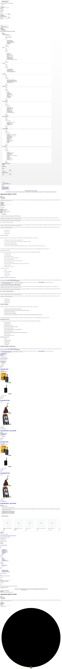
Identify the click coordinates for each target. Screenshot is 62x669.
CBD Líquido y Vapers (10, 123)
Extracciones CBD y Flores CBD (11, 122)
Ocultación (8, 152)
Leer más (3, 353)
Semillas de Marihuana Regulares (11, 42)
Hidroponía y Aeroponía (10, 58)
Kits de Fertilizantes (9, 82)
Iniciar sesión (2, 15)
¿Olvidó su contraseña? (3, 16)
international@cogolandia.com (6, 351)
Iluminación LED (9, 96)
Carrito (3, 559)
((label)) (1, 580)
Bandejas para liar (9, 139)
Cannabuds (8, 156)
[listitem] (7, 524)
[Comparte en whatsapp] (1, 207)
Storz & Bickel (4, 428)
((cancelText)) (2, 587)
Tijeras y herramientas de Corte (11, 112)
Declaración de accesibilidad (6, 571)
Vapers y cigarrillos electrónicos (11, 348)
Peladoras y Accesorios (10, 110)
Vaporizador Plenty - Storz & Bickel (8, 430)
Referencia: (2, 197)
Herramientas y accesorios (10, 56)
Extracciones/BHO (9, 109)
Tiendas (3, 565)
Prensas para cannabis (9, 111)
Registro (3, 184)
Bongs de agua (9, 138)
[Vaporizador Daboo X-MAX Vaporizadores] (12, 191)
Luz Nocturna (8, 97)
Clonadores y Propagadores (10, 69)
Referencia (1, 355)
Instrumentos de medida (10, 55)
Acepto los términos (4, 26)
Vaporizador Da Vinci (5, 400)
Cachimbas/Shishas (9, 136)
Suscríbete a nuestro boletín (5, 27)
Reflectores (8, 92)
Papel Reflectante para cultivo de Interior (12, 59)
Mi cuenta (3, 558)
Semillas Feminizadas (9, 40)
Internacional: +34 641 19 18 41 (11, 535)
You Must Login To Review (4, 358)
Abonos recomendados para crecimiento (12, 80)
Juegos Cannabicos (9, 158)
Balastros (8, 95)
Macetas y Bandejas (9, 54)
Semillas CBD (8, 43)
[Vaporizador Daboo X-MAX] (31, 190)
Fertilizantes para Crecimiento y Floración (12, 81)
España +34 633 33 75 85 (3, 535)
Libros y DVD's (9, 157)
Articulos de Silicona (9, 154)
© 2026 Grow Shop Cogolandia (4, 590)
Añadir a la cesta (3, 205)
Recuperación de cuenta (5, 560)
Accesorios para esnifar (10, 159)
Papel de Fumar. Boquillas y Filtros (11, 135)
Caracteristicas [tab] (4, 214)
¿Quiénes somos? (4, 549)
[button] (1, 525)
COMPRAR (2, 203)
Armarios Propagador (9, 70)
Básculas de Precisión (9, 153)
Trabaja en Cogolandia (5, 551)
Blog (2, 4)
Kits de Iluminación (9, 93)
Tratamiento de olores (9, 57)
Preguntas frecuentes (5, 550)
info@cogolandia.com (42, 282)
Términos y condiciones (5, 570)
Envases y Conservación (10, 108)
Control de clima (9, 53)
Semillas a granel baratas (10, 41)
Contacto (3, 553)
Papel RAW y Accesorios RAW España (11, 134)
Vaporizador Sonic (4, 369)
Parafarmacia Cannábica (10, 124)
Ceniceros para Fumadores (10, 140)
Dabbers (8, 142)
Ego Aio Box (17, 280)
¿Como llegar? (4, 552)
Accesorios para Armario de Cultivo (11, 71)
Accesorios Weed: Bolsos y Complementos (12, 155)
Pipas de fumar (9, 141)
